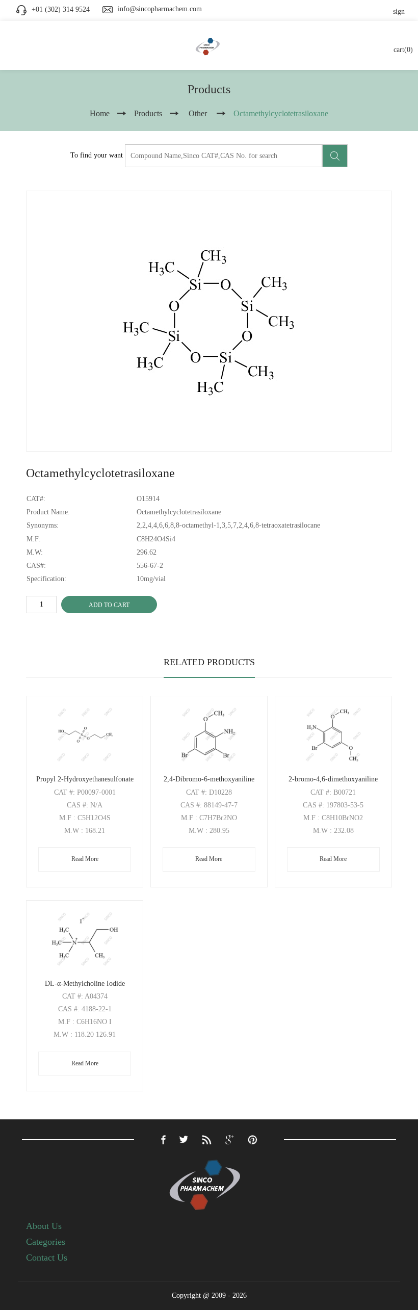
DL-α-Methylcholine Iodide (85, 983)
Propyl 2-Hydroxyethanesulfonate (85, 779)
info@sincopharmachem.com (160, 9)
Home (100, 113)
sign (399, 11)
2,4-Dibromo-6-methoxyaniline (209, 779)
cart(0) (403, 50)
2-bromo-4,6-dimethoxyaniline (333, 779)
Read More (84, 858)
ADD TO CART (109, 605)
